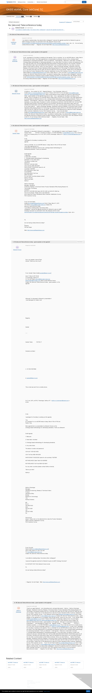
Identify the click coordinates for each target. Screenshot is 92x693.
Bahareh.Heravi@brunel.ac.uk (66, 614)
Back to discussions (14, 22)
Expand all (62, 22)
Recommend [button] (80, 34)
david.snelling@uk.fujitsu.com (37, 94)
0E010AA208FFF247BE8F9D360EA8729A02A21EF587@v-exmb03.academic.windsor (44, 43)
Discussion (19, 16)
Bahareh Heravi (16, 93)
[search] (65, 2)
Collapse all (68, 22)
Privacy (67, 682)
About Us (68, 680)
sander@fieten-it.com (68, 132)
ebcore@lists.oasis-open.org (75, 72)
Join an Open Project (51, 682)
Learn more (47, 691)
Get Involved (49, 680)
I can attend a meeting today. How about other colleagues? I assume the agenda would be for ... (40, 29)
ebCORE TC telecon (13, 662)
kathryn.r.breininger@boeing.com (36, 93)
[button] (31, 2)
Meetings (28, 16)
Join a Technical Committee (53, 684)
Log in (84, 2)
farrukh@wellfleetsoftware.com (38, 72)
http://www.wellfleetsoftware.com (60, 44)
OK (88, 691)
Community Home (10, 16)
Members (36, 16)
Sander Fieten (16, 133)
